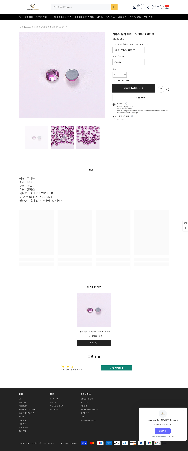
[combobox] (81, 7)
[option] (62, 75)
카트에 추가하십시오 (134, 88)
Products (27, 27)
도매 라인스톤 (35, 443)
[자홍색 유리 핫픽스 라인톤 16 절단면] (94, 310)
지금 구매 (140, 97)
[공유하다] (166, 89)
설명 (91, 169)
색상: (118, 56)
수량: (115, 69)
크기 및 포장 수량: (131, 44)
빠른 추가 (94, 343)
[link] (161, 89)
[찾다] (84, 7)
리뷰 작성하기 (116, 368)
